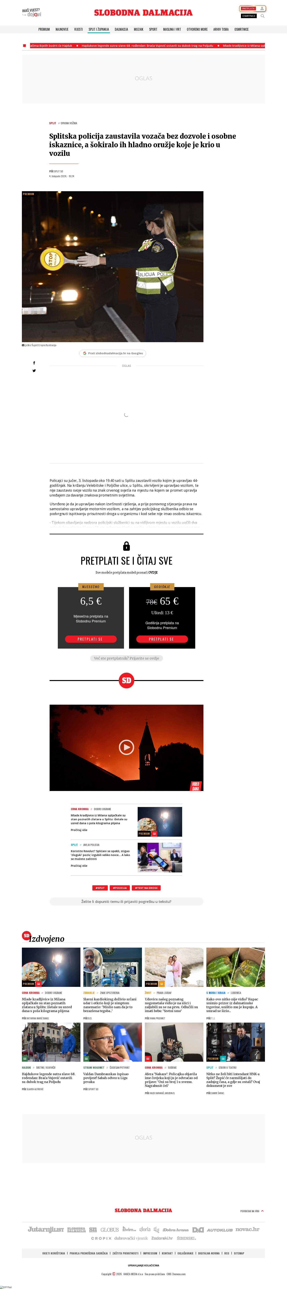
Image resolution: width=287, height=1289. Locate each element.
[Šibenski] (186, 1238)
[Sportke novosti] (93, 1229)
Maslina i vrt (172, 29)
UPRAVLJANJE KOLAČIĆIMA (143, 1265)
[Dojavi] (31, 13)
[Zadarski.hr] (162, 1238)
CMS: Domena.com (176, 1274)
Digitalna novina (209, 1253)
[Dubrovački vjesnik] (131, 1238)
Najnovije (62, 29)
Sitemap (239, 1253)
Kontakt (167, 1253)
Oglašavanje (185, 1253)
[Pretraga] (262, 16)
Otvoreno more (197, 29)
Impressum (150, 1253)
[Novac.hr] (247, 1229)
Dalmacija (121, 29)
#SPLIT (100, 888)
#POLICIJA (120, 888)
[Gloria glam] (156, 1229)
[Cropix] (101, 1238)
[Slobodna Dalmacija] (143, 12)
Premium (44, 29)
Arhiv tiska (221, 29)
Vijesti (78, 29)
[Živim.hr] (129, 1229)
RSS (226, 1253)
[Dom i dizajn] (198, 1229)
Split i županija (99, 29)
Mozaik (138, 29)
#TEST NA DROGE (146, 888)
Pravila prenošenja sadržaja (89, 1253)
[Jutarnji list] (45, 1229)
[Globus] (110, 1229)
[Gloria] (145, 1229)
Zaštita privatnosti (125, 1253)
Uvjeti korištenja (53, 1253)
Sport (153, 29)
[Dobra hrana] (176, 1229)
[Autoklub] (220, 1229)
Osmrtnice (241, 29)
